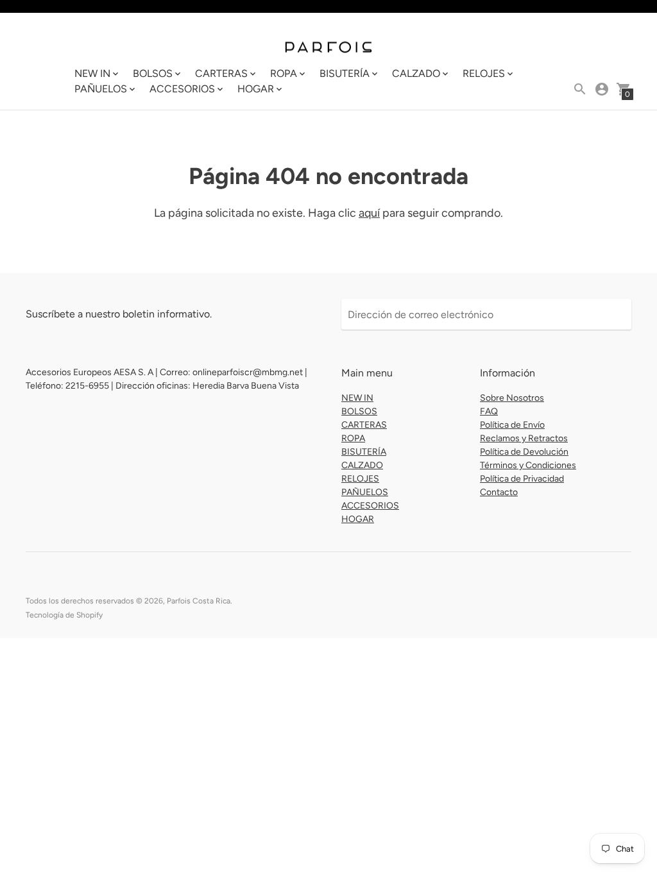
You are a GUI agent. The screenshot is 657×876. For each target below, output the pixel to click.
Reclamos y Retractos (524, 438)
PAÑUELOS (364, 492)
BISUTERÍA (363, 451)
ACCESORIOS (370, 505)
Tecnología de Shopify (64, 615)
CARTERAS (364, 424)
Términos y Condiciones (528, 465)
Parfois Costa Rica (198, 600)
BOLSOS (359, 411)
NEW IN (357, 397)
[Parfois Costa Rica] (328, 46)
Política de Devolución (524, 451)
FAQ (489, 411)
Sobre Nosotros (512, 397)
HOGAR (357, 519)
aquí (369, 213)
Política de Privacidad (522, 478)
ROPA (353, 438)
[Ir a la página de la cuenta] (602, 89)
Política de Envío (512, 424)
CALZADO (362, 465)
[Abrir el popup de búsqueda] (580, 89)
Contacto (499, 492)
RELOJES (360, 478)
